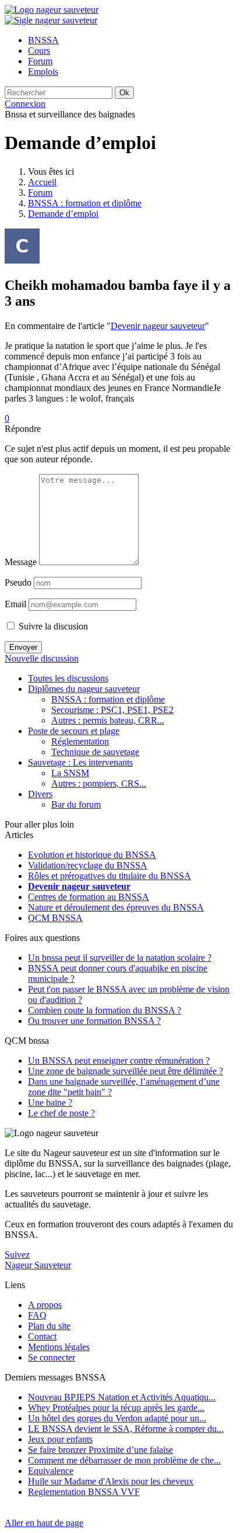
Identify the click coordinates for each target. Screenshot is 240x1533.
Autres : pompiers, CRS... (98, 783)
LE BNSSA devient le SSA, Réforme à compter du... (126, 1429)
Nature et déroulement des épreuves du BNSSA (116, 907)
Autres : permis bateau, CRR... (107, 720)
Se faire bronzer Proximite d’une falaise (100, 1450)
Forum (40, 193)
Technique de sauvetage (95, 752)
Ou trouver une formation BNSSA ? (94, 1021)
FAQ (37, 1315)
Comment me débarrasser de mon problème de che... (124, 1460)
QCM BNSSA (55, 918)
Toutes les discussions (68, 678)
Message (21, 562)
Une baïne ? (50, 1103)
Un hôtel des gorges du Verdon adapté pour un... (117, 1418)
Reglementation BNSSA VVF (84, 1492)
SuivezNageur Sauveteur (38, 1260)
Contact (42, 1336)
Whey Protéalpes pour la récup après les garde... (116, 1408)
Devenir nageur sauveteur (158, 326)
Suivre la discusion (52, 626)
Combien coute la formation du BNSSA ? (104, 1010)
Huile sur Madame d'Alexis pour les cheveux (110, 1481)
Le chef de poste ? (61, 1113)
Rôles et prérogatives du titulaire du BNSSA (109, 876)
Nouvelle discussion (42, 658)
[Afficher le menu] (51, 20)
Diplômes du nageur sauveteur (84, 689)
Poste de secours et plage (73, 731)
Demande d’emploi (63, 214)
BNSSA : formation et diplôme (85, 203)
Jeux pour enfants (60, 1439)
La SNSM (70, 773)
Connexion (25, 104)
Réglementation (80, 741)
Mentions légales (59, 1347)
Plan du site (49, 1326)
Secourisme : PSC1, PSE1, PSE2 (112, 710)
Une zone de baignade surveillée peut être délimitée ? (125, 1071)
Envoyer (23, 647)
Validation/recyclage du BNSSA (87, 865)
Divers (40, 794)
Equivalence (50, 1471)
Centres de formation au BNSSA (88, 897)
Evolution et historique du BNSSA (92, 855)
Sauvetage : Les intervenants (80, 762)
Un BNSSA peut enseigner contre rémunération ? (119, 1060)
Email (15, 604)
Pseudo (18, 582)
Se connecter (51, 1357)
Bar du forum (76, 804)
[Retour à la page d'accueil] (51, 10)
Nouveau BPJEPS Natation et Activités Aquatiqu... (122, 1397)
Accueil (42, 182)
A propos (45, 1305)
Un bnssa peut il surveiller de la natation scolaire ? (119, 958)
